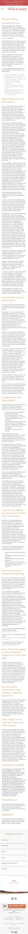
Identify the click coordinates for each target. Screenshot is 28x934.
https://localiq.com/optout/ (10, 631)
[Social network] (12, 898)
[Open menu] (2, 9)
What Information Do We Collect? (14, 74)
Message (4, 868)
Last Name (5, 845)
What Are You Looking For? (9, 863)
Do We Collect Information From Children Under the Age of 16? (14, 90)
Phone (3, 851)
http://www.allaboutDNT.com (10, 645)
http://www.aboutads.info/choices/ (12, 594)
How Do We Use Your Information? (15, 76)
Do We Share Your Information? (14, 77)
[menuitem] (9, 916)
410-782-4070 (19, 4)
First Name (5, 840)
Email (3, 857)
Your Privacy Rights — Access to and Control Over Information (15, 79)
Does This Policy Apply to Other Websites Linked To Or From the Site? (14, 87)
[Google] (15, 898)
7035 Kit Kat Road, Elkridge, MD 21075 (14, 2)
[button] (14, 881)
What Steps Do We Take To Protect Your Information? (15, 93)
